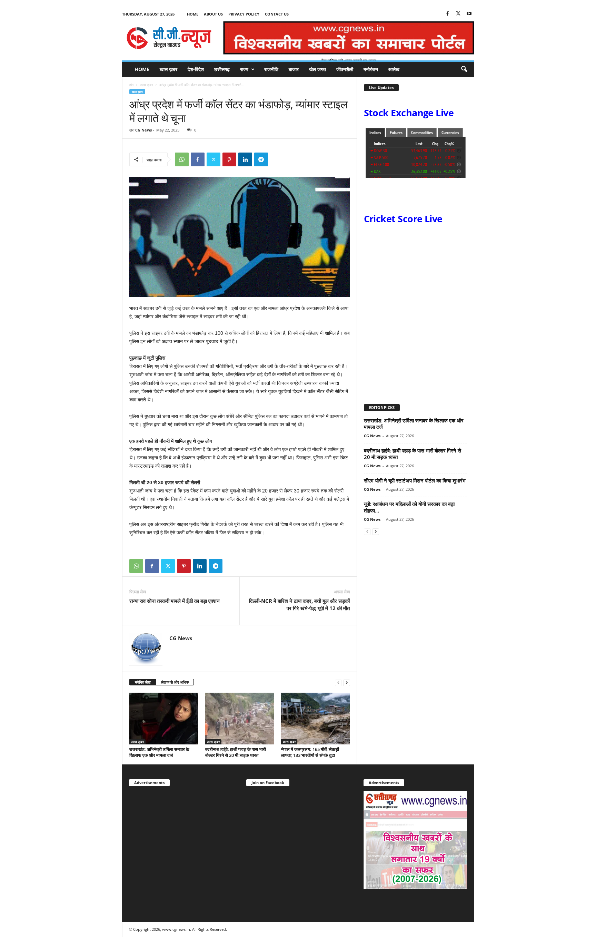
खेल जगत (317, 69)
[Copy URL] (277, 159)
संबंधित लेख (143, 682)
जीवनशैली (344, 69)
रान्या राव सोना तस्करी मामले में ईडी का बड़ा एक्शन (174, 600)
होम (131, 84)
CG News (143, 130)
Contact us (277, 14)
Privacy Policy (243, 14)
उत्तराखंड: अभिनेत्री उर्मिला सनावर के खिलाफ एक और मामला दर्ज (159, 752)
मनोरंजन (371, 69)
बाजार (294, 69)
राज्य (244, 69)
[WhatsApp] (182, 159)
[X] (458, 14)
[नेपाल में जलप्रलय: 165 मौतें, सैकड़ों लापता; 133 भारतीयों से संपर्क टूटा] (315, 718)
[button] (463, 69)
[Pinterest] (229, 159)
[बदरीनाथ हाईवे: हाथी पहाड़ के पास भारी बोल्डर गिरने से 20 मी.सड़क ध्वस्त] (239, 718)
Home (192, 14)
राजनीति (271, 69)
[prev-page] (338, 682)
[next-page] (346, 682)
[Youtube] (469, 14)
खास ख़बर (168, 69)
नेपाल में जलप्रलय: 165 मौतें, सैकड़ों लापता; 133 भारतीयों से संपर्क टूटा (310, 752)
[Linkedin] (245, 159)
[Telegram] (261, 159)
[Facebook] (448, 14)
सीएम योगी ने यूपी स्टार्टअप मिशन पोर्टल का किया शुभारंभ (415, 480)
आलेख (393, 69)
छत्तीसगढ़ (222, 69)
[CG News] (169, 38)
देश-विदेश (196, 69)
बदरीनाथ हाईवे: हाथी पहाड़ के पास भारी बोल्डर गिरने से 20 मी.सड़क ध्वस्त (235, 752)
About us (213, 14)
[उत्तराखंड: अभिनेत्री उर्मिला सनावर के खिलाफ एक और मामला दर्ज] (163, 718)
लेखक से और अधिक (175, 682)
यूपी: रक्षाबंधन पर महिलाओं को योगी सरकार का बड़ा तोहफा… (409, 507)
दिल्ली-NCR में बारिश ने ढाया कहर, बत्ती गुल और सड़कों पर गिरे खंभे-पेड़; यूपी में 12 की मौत (299, 604)
